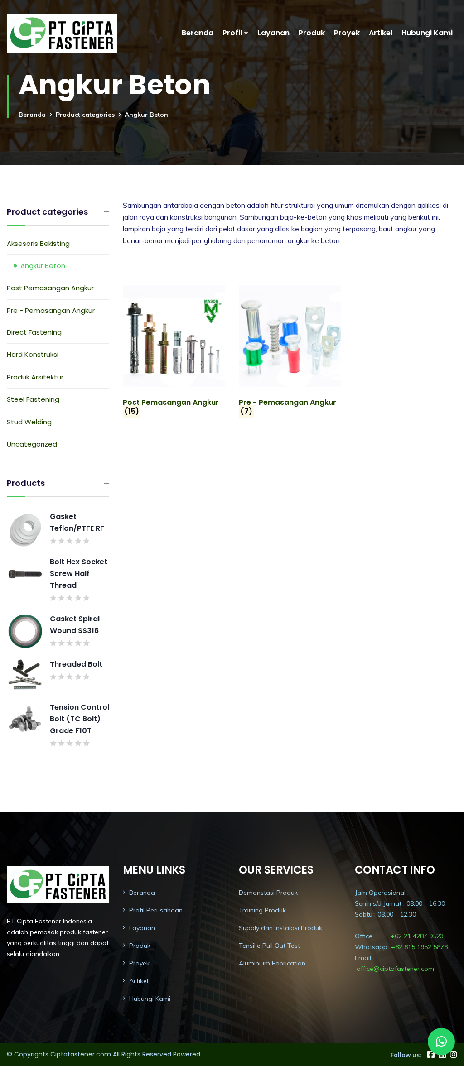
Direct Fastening (34, 332)
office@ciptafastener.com (395, 969)
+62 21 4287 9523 (417, 936)
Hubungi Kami (427, 33)
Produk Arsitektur (35, 377)
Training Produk (262, 910)
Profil (232, 33)
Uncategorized (32, 444)
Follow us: (406, 1055)
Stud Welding (29, 422)
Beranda (197, 33)
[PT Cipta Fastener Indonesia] (62, 33)
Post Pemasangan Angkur (50, 288)
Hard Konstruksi (32, 354)
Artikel (380, 33)
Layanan (273, 33)
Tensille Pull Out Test (269, 945)
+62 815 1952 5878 (419, 947)
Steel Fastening (33, 399)
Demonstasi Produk (268, 892)
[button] (441, 1041)
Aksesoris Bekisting (38, 243)
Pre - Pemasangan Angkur (51, 310)
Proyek (347, 33)
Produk (312, 33)
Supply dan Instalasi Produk (280, 928)
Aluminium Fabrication (272, 963)
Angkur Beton (42, 265)
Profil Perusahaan (156, 910)
